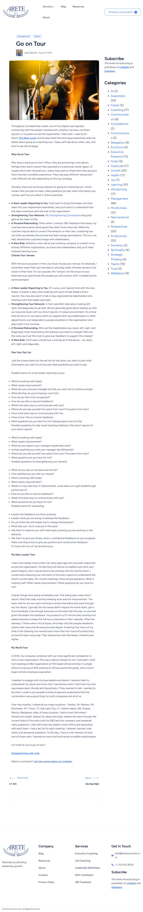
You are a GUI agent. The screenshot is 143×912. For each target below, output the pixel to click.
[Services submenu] (54, 7)
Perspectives (119, 226)
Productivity (119, 236)
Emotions (117, 147)
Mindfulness (119, 208)
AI (112, 91)
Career (115, 105)
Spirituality (118, 250)
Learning (116, 184)
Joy (113, 180)
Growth (116, 170)
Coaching (117, 110)
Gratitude (117, 166)
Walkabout (118, 273)
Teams (37, 36)
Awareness (118, 96)
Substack (109, 71)
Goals (114, 161)
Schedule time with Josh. (25, 753)
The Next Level (27, 138)
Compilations (119, 124)
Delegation (118, 142)
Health (115, 175)
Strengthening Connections (65, 215)
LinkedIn (124, 67)
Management (23, 36)
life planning (119, 189)
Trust (114, 268)
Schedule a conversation (120, 12)
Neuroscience (120, 217)
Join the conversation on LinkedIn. (53, 761)
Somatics (117, 245)
